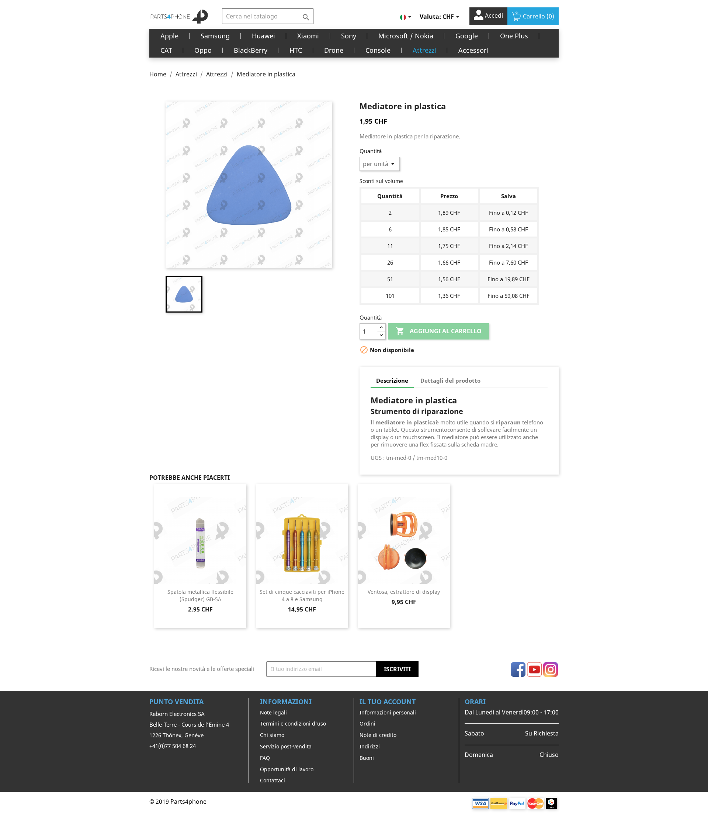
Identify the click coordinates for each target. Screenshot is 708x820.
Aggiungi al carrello (439, 331)
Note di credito (378, 734)
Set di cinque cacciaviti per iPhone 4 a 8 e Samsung (302, 595)
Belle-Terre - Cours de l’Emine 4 (189, 724)
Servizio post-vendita (286, 746)
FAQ (265, 757)
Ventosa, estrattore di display (404, 591)
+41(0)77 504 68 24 (172, 746)
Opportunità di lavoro (286, 769)
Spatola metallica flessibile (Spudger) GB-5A (200, 595)
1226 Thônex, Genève (176, 735)
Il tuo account (388, 701)
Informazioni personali (388, 712)
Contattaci (272, 780)
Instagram (550, 669)
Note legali (273, 712)
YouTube (534, 669)
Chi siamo (272, 734)
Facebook (518, 669)
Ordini (367, 723)
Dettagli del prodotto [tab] (450, 380)
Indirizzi (370, 746)
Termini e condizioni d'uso (293, 723)
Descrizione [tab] (392, 380)
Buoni (367, 757)
